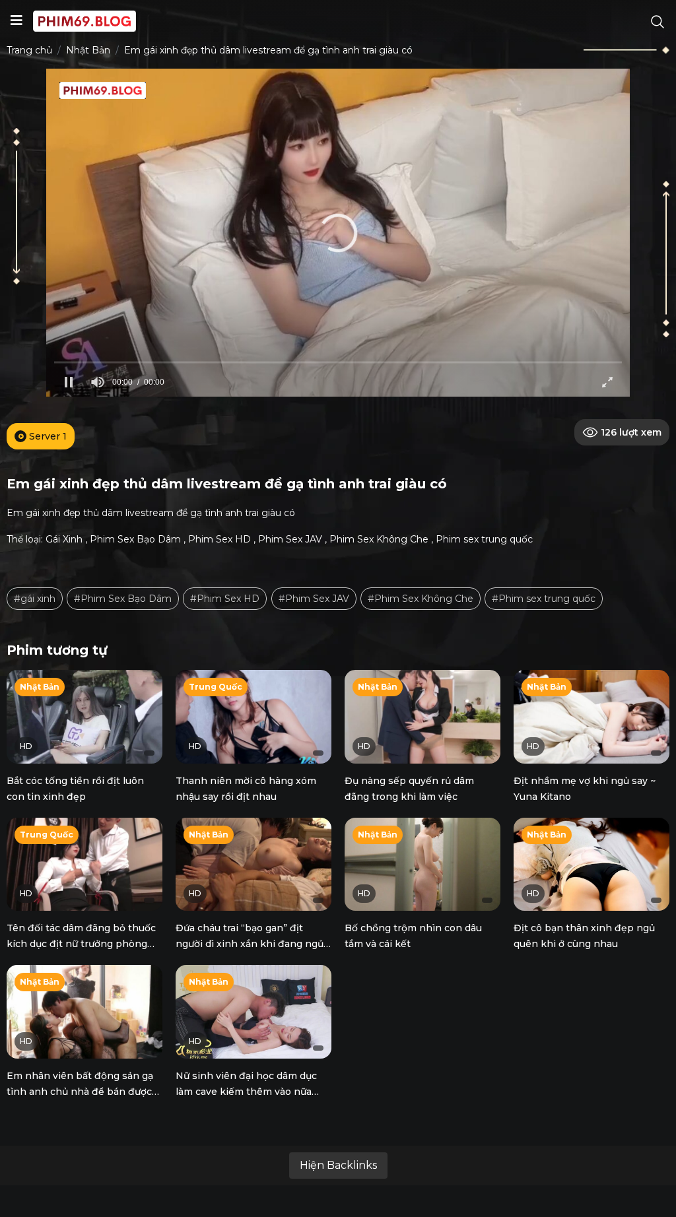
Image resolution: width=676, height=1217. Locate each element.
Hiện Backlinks (338, 1165)
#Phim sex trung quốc (543, 599)
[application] (338, 233)
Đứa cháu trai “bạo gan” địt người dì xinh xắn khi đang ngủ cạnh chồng (249, 944)
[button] (338, 233)
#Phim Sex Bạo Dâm (123, 599)
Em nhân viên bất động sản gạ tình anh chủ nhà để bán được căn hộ (80, 1091)
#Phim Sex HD (224, 599)
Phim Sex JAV (290, 539)
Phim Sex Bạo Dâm (135, 539)
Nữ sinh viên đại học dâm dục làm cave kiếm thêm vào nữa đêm (246, 1091)
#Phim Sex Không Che (420, 599)
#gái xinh (34, 599)
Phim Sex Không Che (378, 539)
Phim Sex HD (219, 539)
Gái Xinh (64, 539)
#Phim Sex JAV (314, 599)
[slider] (338, 362)
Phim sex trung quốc (484, 539)
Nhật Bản (88, 50)
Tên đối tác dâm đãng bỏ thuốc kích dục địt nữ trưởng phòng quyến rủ (81, 944)
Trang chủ (29, 50)
